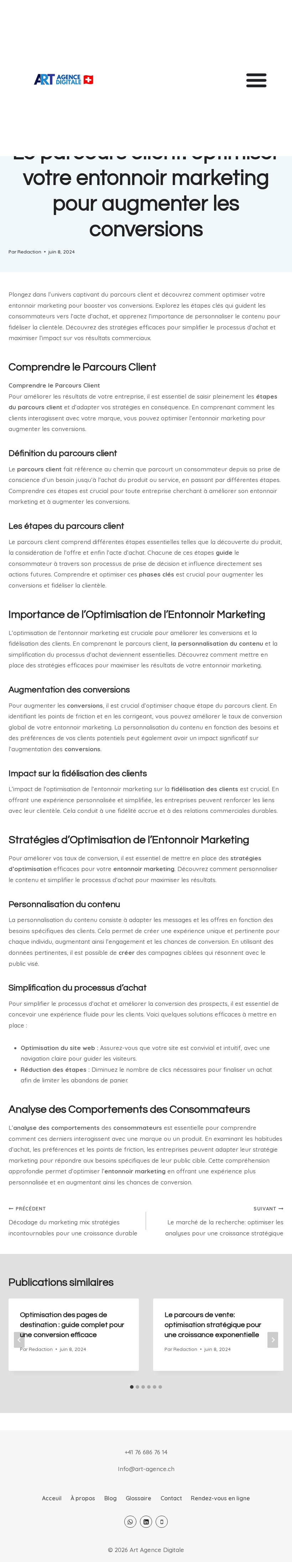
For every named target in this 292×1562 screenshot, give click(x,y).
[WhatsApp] (130, 1522)
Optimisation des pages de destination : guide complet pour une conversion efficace (72, 1324)
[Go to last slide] (19, 1340)
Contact (171, 1498)
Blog (110, 1498)
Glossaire (138, 1498)
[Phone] (162, 1522)
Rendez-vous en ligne (220, 1498)
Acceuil (52, 1498)
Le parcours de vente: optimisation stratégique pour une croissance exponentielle (213, 1324)
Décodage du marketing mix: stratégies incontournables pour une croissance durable (73, 1221)
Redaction (29, 252)
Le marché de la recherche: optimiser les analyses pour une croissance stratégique (224, 1221)
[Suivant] (272, 1340)
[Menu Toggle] (256, 80)
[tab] (132, 1387)
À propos (83, 1498)
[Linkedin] (146, 1522)
